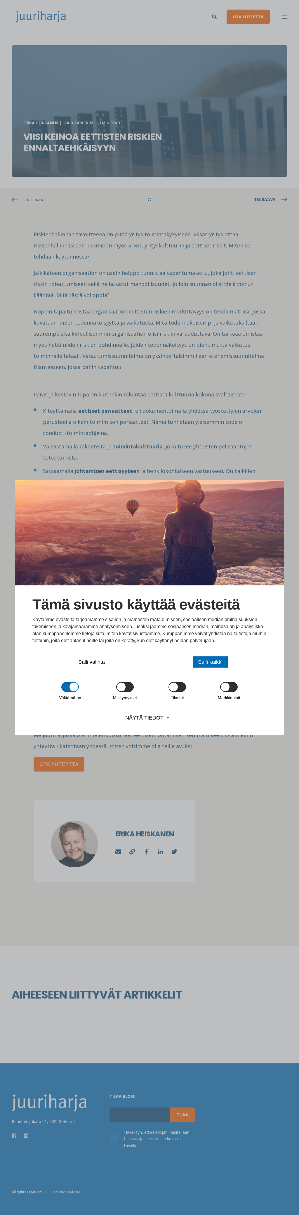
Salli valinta (91, 662)
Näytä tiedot (144, 718)
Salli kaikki (210, 662)
